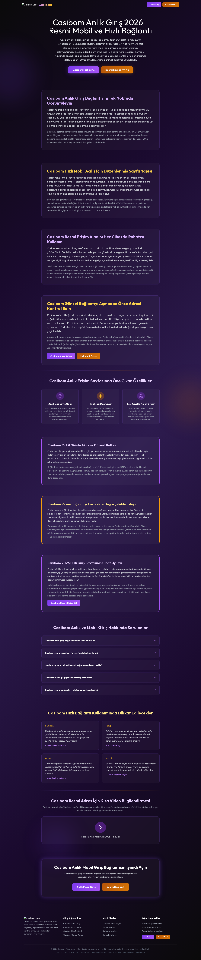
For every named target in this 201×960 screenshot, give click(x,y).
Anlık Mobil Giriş (86, 886)
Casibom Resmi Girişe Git (64, 603)
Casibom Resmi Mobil (72, 927)
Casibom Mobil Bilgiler (112, 923)
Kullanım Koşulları (110, 931)
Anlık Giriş (154, 4)
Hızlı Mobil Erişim (88, 356)
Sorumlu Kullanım (110, 935)
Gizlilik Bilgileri (109, 927)
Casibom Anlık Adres (61, 356)
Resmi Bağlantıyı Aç (117, 69)
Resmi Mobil (171, 4)
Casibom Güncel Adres (73, 935)
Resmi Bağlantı (115, 886)
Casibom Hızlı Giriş (83, 69)
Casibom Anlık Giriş (71, 923)
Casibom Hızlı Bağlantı (72, 931)
